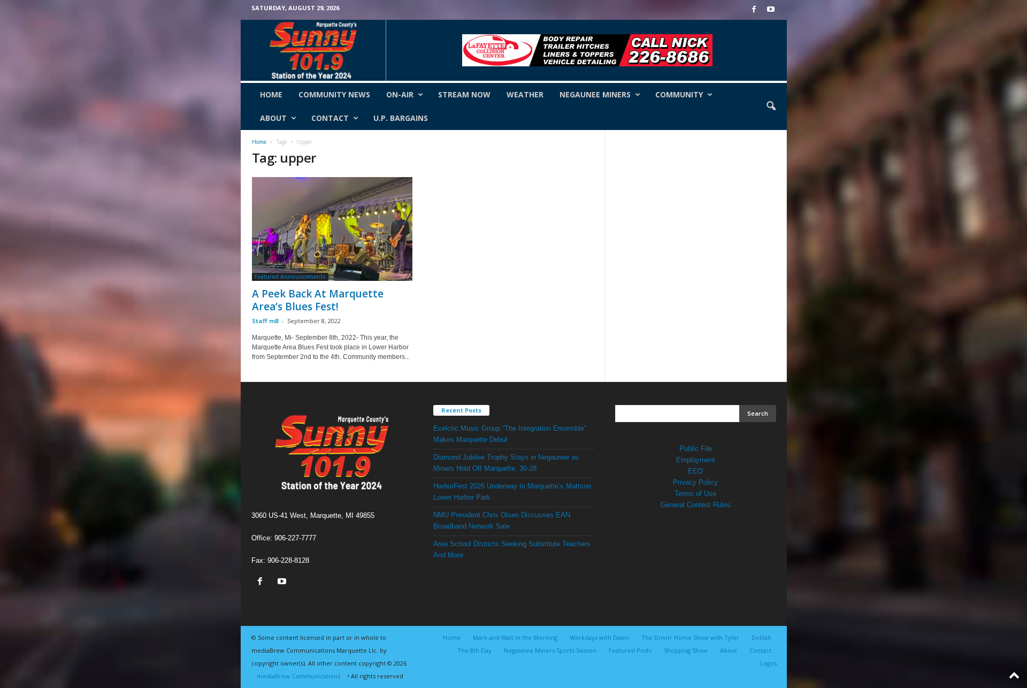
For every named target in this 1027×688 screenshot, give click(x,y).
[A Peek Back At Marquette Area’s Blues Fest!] (332, 229)
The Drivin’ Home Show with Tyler (690, 637)
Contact (330, 118)
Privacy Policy (695, 482)
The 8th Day (474, 650)
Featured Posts (630, 650)
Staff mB (265, 321)
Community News (334, 94)
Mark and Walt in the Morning (515, 637)
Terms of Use (695, 494)
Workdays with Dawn (599, 637)
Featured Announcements (290, 276)
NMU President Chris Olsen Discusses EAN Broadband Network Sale (501, 520)
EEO (695, 471)
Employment (695, 460)
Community (679, 94)
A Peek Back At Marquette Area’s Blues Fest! (318, 300)
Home (271, 94)
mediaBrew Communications (298, 676)
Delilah (761, 637)
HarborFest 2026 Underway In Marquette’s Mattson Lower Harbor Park (512, 491)
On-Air (399, 94)
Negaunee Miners (595, 94)
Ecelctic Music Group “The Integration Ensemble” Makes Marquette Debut (509, 434)
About (273, 118)
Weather (525, 94)
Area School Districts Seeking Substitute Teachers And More (512, 549)
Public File (695, 449)
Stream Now (464, 94)
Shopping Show (686, 650)
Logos (768, 663)
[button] (771, 106)
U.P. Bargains (400, 118)
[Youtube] (770, 10)
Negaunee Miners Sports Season (550, 650)
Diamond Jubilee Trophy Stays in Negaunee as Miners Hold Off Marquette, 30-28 (506, 462)
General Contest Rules (696, 505)
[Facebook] (754, 10)
